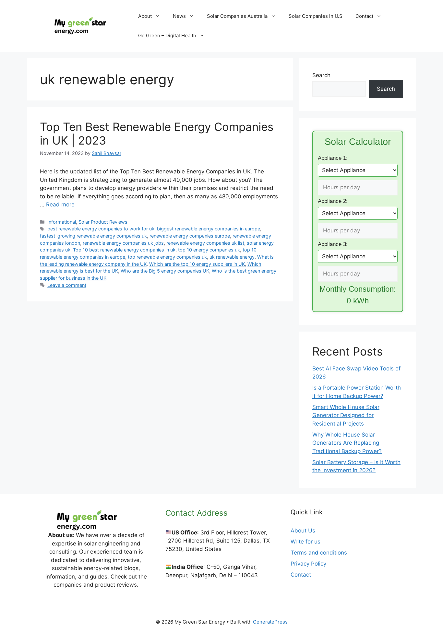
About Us (303, 530)
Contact (364, 16)
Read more (60, 204)
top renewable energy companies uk (167, 257)
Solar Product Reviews (102, 222)
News (179, 16)
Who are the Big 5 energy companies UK (165, 271)
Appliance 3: (333, 244)
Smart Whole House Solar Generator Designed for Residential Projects (345, 415)
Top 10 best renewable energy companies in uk (124, 249)
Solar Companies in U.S (315, 16)
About (145, 16)
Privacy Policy (308, 563)
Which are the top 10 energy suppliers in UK (197, 264)
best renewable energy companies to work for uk (100, 228)
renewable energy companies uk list (205, 243)
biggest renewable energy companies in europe (208, 228)
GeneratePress (270, 622)
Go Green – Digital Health (167, 35)
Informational (61, 222)
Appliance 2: (333, 201)
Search (321, 75)
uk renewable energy (232, 257)
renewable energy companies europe (190, 236)
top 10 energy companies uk (209, 249)
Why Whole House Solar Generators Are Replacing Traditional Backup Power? (347, 442)
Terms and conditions (319, 552)
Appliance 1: (333, 158)
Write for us (305, 541)
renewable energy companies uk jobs (123, 243)
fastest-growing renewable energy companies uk (93, 236)
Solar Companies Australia (237, 16)
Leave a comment (66, 285)
